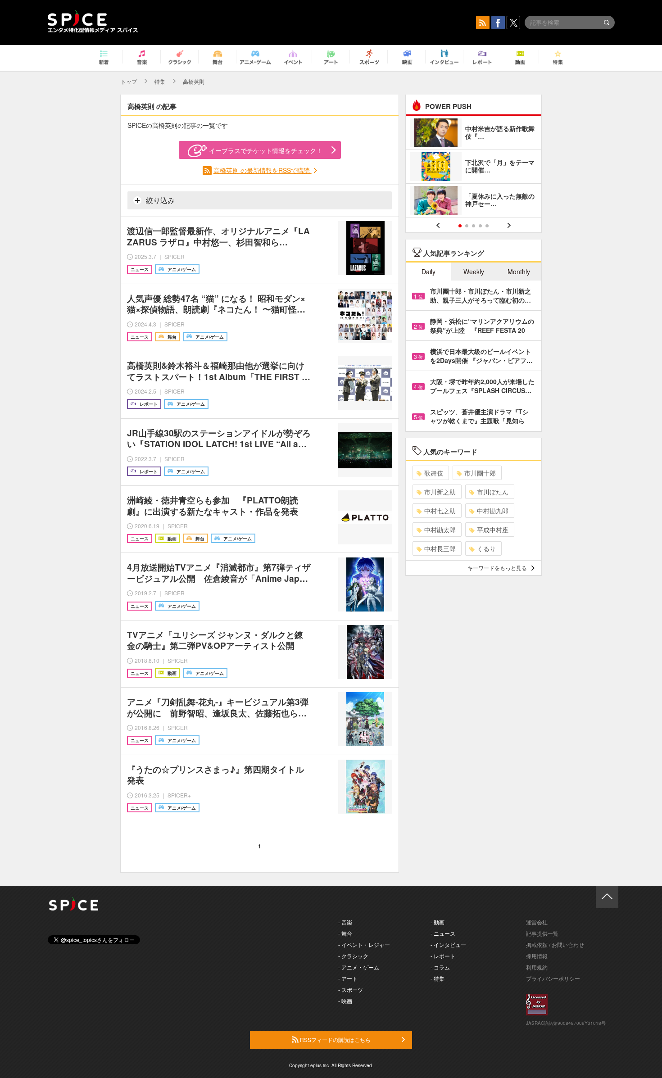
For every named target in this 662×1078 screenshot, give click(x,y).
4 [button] (480, 225)
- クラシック (353, 956)
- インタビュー (448, 944)
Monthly (519, 271)
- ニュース (443, 933)
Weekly (473, 271)
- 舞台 (345, 933)
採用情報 (537, 956)
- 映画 (345, 1001)
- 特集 (437, 978)
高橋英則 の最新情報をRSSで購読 (262, 170)
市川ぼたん (492, 491)
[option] (473, 168)
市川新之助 (440, 491)
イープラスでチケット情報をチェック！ (265, 150)
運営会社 (537, 922)
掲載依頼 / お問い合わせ (555, 944)
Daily (428, 271)
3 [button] (473, 225)
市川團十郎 (480, 472)
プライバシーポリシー (553, 978)
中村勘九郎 (492, 510)
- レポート (443, 956)
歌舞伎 (433, 472)
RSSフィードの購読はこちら (335, 1039)
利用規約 (537, 967)
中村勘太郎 (440, 529)
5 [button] (487, 225)
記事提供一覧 (542, 933)
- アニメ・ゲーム (358, 967)
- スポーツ (350, 989)
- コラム (440, 967)
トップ (129, 81)
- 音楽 (345, 922)
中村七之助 (440, 510)
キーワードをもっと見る (497, 567)
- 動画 (437, 922)
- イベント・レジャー (364, 944)
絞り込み (159, 200)
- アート (348, 978)
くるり (486, 548)
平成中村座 (492, 529)
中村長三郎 (440, 548)
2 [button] (466, 225)
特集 (159, 81)
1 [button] (460, 225)
